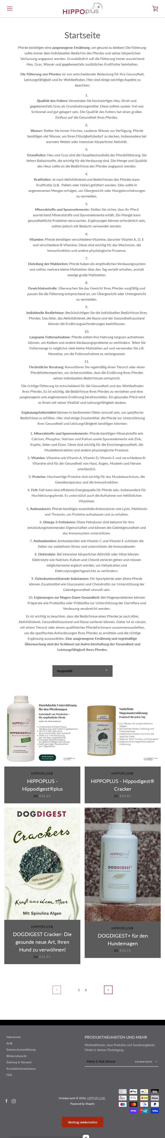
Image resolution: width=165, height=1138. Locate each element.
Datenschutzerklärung (21, 1049)
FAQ (9, 1075)
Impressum (13, 1037)
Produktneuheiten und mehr (116, 1037)
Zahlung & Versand (19, 1062)
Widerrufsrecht (16, 1056)
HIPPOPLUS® (96, 1098)
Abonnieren (144, 1061)
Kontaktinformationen (21, 1068)
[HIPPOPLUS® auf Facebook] (6, 1101)
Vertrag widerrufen (82, 1122)
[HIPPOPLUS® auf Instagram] (14, 1101)
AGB (9, 1043)
